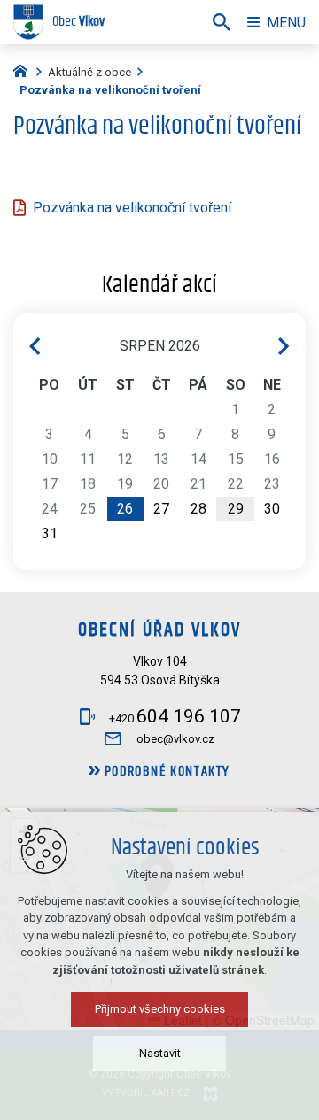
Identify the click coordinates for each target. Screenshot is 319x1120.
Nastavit (160, 1053)
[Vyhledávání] (221, 22)
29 (236, 508)
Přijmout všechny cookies (160, 1009)
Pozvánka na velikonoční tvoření (132, 207)
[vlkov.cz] (24, 69)
